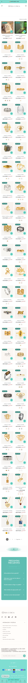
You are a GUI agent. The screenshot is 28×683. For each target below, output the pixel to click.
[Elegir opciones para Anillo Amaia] (24, 51)
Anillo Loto (20, 279)
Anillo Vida (7, 424)
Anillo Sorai (20, 362)
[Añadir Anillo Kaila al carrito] (11, 254)
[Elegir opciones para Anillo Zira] (24, 441)
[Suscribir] (23, 644)
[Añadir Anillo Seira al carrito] (11, 358)
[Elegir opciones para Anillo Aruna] (11, 92)
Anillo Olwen (7, 320)
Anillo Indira (7, 237)
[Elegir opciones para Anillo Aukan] (11, 131)
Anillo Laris (20, 258)
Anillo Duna (20, 156)
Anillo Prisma (7, 341)
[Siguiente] (26, 1)
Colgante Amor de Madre (20, 487)
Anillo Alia (7, 55)
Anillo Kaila (7, 258)
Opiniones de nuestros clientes (9, 626)
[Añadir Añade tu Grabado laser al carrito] (24, 31)
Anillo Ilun (21, 216)
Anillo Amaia (20, 55)
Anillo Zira (21, 445)
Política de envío (23, 666)
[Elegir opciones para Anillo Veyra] (11, 400)
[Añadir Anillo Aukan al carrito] (24, 113)
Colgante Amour (20, 511)
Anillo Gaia (20, 195)
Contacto (4, 617)
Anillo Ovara (20, 320)
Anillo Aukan (20, 117)
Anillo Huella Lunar (7, 216)
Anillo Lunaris (7, 299)
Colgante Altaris (7, 487)
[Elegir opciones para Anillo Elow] (11, 171)
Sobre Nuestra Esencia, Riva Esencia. (10, 613)
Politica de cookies (6, 619)
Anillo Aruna (7, 96)
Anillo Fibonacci (7, 195)
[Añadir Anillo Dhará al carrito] (11, 152)
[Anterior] (1, 1)
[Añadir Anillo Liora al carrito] (11, 275)
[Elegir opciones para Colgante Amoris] (11, 507)
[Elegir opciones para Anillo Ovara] (24, 316)
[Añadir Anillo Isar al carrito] (24, 233)
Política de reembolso (6, 664)
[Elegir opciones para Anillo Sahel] (24, 337)
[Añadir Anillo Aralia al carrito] (24, 72)
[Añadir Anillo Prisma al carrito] (11, 337)
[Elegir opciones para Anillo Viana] (24, 400)
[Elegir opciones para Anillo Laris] (24, 254)
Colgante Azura (20, 529)
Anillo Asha (7, 117)
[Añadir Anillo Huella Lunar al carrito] (11, 212)
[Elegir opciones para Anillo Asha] (11, 113)
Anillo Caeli (20, 135)
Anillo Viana (20, 404)
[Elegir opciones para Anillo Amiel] (11, 72)
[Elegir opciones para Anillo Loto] (24, 275)
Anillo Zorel (7, 466)
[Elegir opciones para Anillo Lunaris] (11, 296)
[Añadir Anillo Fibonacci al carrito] (11, 191)
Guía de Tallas (5, 623)
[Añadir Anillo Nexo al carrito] (24, 296)
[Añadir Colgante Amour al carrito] (24, 507)
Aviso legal (11, 666)
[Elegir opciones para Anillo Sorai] (24, 358)
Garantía (4, 625)
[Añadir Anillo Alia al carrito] (11, 51)
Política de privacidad (13, 664)
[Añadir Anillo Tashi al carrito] (11, 379)
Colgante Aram (7, 529)
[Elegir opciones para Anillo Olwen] (11, 316)
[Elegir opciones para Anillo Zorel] (11, 462)
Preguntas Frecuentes (7, 615)
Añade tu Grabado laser (20, 36)
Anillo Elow (7, 174)
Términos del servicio (21, 664)
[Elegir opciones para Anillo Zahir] (24, 421)
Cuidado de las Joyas (7, 621)
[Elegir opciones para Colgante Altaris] (11, 483)
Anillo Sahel (20, 341)
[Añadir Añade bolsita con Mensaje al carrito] (11, 31)
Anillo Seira (7, 362)
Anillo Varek (20, 383)
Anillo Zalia (7, 445)
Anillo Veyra (7, 404)
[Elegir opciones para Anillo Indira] (11, 233)
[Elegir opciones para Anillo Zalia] (11, 441)
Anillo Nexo (20, 299)
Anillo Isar (21, 237)
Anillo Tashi (7, 383)
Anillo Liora (7, 279)
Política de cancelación (16, 666)
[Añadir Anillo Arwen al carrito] (24, 92)
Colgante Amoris (7, 511)
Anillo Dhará (7, 156)
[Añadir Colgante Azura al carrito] (24, 525)
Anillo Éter (21, 174)
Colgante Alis (20, 466)
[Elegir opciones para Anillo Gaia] (24, 191)
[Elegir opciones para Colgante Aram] (11, 525)
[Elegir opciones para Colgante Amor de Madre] (24, 483)
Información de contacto (5, 666)
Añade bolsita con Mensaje (7, 36)
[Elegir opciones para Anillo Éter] (24, 171)
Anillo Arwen (20, 96)
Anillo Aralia (20, 75)
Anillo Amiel (7, 75)
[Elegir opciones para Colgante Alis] (24, 462)
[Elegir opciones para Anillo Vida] (11, 421)
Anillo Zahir (20, 424)
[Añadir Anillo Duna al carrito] (24, 152)
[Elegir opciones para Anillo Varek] (24, 379)
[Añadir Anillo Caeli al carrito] (24, 131)
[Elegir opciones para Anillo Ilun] (24, 212)
